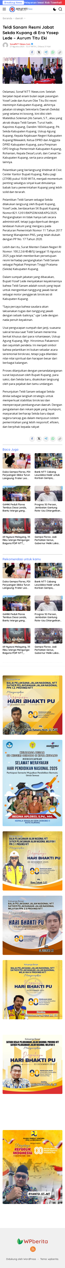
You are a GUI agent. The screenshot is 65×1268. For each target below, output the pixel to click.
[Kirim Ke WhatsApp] (52, 52)
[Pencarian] (60, 9)
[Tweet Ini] (39, 52)
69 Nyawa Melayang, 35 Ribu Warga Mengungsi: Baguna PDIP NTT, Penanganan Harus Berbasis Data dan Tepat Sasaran (16, 540)
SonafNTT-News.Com (20, 44)
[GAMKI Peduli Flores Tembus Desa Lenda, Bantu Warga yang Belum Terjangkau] (17, 493)
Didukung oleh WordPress (21, 1259)
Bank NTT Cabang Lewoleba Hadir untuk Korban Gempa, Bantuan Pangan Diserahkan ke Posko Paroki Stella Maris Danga (47, 475)
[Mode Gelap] (55, 9)
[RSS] (33, 1249)
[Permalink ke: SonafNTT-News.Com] (5, 45)
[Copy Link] (59, 52)
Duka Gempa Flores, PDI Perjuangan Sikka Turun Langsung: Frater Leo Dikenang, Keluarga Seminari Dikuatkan (16, 475)
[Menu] (5, 9)
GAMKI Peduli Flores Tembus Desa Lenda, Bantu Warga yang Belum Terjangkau (15, 507)
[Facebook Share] (32, 52)
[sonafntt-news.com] (20, 9)
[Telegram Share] (46, 52)
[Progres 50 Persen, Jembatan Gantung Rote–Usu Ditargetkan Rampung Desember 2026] (49, 493)
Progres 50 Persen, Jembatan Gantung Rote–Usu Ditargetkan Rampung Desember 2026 (47, 507)
